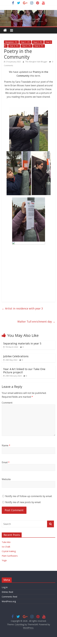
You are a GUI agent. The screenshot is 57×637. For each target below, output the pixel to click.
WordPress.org (9, 601)
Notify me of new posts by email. (23, 502)
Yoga (4, 560)
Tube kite (6, 542)
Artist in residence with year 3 (22, 308)
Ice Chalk (6, 546)
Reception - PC (11, 42)
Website (6, 479)
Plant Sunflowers (10, 555)
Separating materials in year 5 (22, 343)
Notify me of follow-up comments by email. (28, 496)
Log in (5, 587)
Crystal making (9, 551)
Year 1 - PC (25, 42)
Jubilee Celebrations (15, 356)
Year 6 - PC (38, 46)
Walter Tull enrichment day (36, 321)
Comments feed (9, 596)
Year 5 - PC (26, 46)
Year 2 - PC (37, 42)
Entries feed (7, 592)
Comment (7, 402)
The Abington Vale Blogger (36, 61)
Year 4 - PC (14, 46)
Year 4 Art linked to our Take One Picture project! (24, 370)
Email (6, 462)
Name (6, 445)
